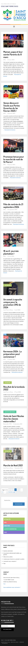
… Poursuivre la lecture (9, 130)
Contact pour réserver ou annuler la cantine (13, 559)
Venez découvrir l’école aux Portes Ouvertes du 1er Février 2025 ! (11, 107)
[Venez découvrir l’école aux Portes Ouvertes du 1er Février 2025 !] (13, 92)
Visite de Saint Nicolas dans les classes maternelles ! (13, 419)
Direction (7, 526)
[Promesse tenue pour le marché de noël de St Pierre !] (13, 145)
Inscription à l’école (5, 642)
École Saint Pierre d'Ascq (10, 640)
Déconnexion (5, 643)
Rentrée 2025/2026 (8, 551)
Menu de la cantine (8, 557)
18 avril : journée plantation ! (11, 252)
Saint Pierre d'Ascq (8, 310)
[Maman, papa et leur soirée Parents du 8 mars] (13, 40)
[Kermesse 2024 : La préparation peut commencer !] (13, 340)
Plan (4, 563)
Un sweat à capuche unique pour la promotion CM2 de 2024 (12, 303)
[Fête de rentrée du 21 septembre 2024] (13, 193)
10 (2, 492)
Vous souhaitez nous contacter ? (12, 587)
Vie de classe (8, 535)
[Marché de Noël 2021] (13, 454)
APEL (6, 37)
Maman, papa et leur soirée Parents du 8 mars (13, 54)
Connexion (21, 642)
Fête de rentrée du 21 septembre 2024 (13, 205)
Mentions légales (14, 642)
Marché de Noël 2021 (13, 465)
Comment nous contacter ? (10, 561)
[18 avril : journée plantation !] (13, 240)
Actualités (7, 88)
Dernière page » (12, 492)
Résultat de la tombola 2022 (14, 388)
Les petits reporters (10, 411)
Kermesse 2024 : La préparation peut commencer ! (12, 354)
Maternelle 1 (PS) (7, 424)
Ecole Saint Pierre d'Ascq (9, 6)
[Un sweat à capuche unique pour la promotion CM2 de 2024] (13, 288)
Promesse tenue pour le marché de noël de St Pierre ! (13, 159)
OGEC (5, 532)
